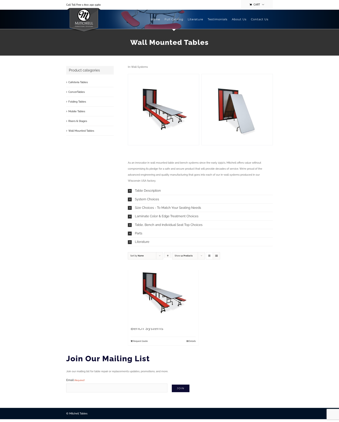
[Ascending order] (167, 255)
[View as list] (216, 255)
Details (192, 341)
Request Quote (140, 341)
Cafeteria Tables (78, 82)
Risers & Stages (77, 121)
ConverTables (76, 92)
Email (75, 380)
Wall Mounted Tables (81, 130)
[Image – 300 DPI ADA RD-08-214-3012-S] (163, 109)
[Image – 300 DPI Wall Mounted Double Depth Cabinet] (237, 109)
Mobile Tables (76, 111)
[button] (200, 190)
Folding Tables (77, 101)
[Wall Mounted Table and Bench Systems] (163, 293)
